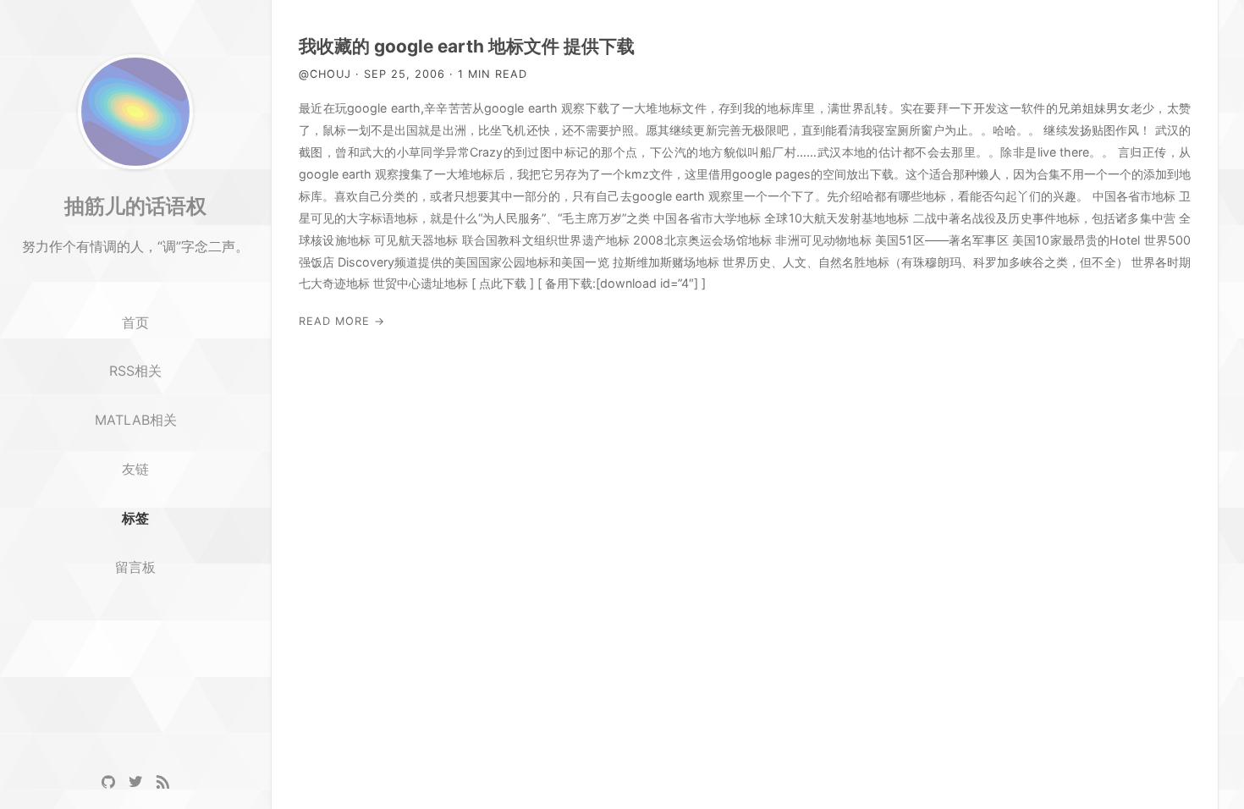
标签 (135, 517)
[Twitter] (135, 781)
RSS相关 (135, 370)
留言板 (135, 567)
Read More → (342, 321)
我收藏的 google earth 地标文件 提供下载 (467, 46)
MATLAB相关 (136, 419)
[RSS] (162, 781)
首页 (135, 322)
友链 (135, 468)
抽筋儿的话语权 (135, 205)
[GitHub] (108, 781)
